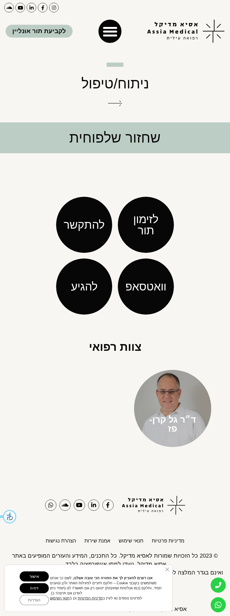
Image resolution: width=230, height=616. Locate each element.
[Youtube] (20, 7)
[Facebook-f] (42, 7)
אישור (34, 576)
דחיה (34, 588)
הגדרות (34, 600)
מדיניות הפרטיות (90, 598)
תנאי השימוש (60, 598)
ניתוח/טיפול (115, 83)
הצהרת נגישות (61, 541)
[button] (8, 517)
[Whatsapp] (50, 505)
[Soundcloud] (9, 7)
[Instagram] (54, 7)
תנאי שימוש (131, 541)
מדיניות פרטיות (168, 541)
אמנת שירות (97, 541)
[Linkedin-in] (31, 7)
